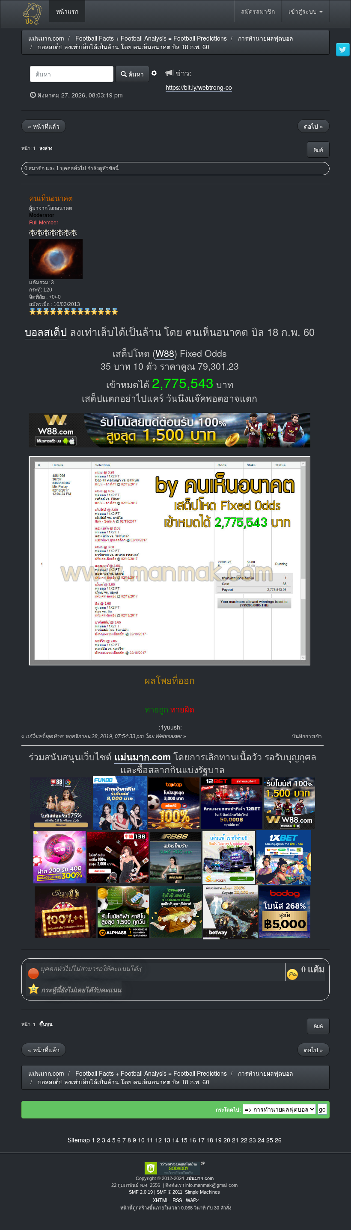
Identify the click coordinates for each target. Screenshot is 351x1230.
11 (149, 1140)
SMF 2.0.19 (141, 1192)
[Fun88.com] (120, 802)
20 (226, 1140)
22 (244, 1140)
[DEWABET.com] (176, 911)
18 (209, 1140)
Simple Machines (202, 1192)
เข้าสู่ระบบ (303, 11)
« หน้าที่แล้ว (43, 126)
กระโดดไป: (228, 1110)
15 (184, 1140)
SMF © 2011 (169, 1192)
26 (278, 1140)
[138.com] (118, 856)
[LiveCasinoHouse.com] (65, 911)
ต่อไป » (313, 126)
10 (141, 1140)
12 (158, 1140)
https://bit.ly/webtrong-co (199, 87)
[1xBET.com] (283, 856)
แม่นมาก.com (142, 756)
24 (261, 1140)
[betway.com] (230, 911)
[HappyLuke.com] (59, 856)
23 (252, 1140)
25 (269, 1140)
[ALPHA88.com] (123, 911)
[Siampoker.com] (228, 856)
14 (175, 1140)
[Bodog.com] (284, 911)
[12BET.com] (231, 802)
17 (201, 1140)
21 (235, 1140)
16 (192, 1140)
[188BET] (173, 802)
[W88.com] (289, 802)
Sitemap (79, 1140)
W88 (164, 353)
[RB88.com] (175, 856)
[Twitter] (343, 50)
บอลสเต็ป (46, 331)
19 (218, 1140)
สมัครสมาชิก (258, 11)
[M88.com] (61, 802)
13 (167, 1140)
